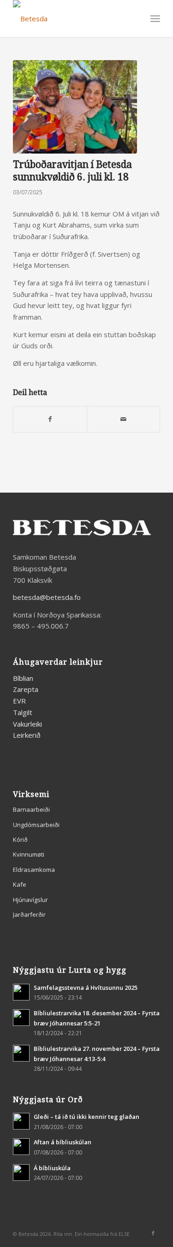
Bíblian (23, 678)
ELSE (124, 1233)
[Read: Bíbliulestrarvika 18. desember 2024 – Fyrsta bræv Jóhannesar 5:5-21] (21, 1017)
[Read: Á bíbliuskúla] (21, 1172)
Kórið (20, 839)
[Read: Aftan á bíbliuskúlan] (21, 1146)
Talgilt (22, 712)
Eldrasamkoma (34, 869)
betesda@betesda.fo (47, 597)
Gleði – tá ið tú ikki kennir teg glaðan (86, 1116)
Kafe (19, 884)
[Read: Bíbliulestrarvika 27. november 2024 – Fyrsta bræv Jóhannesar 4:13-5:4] (21, 1053)
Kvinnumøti (28, 854)
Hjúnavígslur (30, 899)
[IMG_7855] (75, 107)
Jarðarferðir (29, 914)
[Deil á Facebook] (49, 419)
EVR (19, 700)
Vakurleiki (27, 723)
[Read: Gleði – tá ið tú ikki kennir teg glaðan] (21, 1121)
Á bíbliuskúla (52, 1168)
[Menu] (155, 18)
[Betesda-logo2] (72, 18)
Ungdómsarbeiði (36, 825)
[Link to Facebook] (153, 1233)
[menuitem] (155, 18)
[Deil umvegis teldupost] (123, 419)
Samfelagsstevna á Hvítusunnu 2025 (85, 987)
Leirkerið (27, 735)
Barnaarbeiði (31, 809)
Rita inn (63, 1233)
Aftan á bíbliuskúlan (62, 1142)
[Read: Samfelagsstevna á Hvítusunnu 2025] (21, 992)
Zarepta (25, 689)
